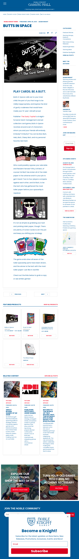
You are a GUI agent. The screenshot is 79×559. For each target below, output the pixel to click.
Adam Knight (43, 21)
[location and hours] (69, 238)
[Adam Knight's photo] (69, 72)
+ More (65, 127)
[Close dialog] (68, 516)
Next (43, 294)
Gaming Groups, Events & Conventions (68, 37)
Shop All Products (51, 304)
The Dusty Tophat (28, 116)
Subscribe (39, 551)
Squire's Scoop (12, 14)
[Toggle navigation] (5, 4)
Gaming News (35, 14)
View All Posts (68, 55)
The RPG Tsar (67, 111)
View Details (30, 364)
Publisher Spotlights (69, 52)
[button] (48, 33)
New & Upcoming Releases (68, 43)
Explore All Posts (51, 376)
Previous (17, 294)
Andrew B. (66, 109)
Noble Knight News (24, 14)
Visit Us (69, 253)
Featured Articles (68, 32)
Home (4, 14)
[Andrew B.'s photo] (69, 104)
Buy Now (12, 335)
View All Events (69, 211)
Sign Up (69, 148)
